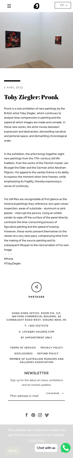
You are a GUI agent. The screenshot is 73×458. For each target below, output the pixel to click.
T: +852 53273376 (36, 325)
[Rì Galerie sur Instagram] (40, 415)
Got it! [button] (13, 450)
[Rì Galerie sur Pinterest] (33, 415)
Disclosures (23, 353)
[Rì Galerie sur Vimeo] (47, 415)
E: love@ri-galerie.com (36, 331)
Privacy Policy (52, 347)
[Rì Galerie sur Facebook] (27, 415)
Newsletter (36, 373)
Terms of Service (23, 347)
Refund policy (48, 353)
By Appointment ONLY (36, 337)
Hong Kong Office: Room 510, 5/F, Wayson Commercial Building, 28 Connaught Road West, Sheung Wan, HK (36, 316)
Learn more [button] (36, 440)
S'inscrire (53, 393)
